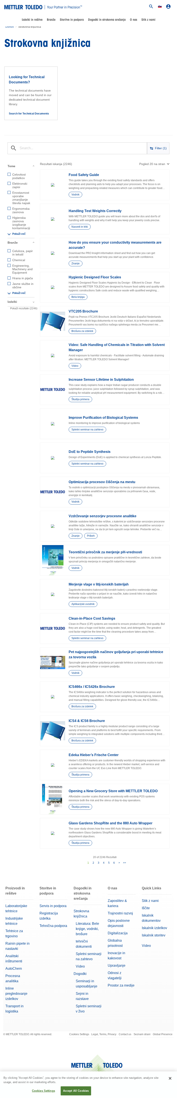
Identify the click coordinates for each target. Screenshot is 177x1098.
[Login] (168, 6)
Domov (9, 26)
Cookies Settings (79, 1034)
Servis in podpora (53, 906)
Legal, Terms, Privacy (103, 1034)
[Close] (170, 1078)
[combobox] (154, 164)
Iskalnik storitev (153, 935)
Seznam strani (142, 1034)
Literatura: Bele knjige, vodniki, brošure (87, 929)
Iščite (146, 908)
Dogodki (80, 974)
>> (124, 862)
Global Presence (162, 1034)
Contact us (125, 1034)
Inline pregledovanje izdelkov (16, 994)
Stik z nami (148, 20)
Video (80, 966)
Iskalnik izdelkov (154, 928)
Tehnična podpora (53, 926)
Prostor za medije (121, 985)
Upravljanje (116, 965)
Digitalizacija (118, 933)
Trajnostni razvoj (120, 913)
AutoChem (13, 968)
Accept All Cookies (76, 1090)
